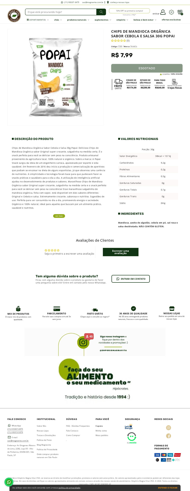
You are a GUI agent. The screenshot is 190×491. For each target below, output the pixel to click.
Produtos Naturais (76, 19)
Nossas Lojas (43, 430)
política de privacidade (69, 488)
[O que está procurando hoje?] (101, 12)
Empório (121, 19)
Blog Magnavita (44, 445)
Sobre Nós (41, 426)
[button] (180, 12)
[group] (18, 313)
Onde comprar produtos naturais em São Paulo (48, 456)
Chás (56, 19)
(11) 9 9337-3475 (15, 429)
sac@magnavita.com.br (92, 2)
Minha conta (101, 430)
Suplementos (101, 19)
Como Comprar (73, 435)
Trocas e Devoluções (46, 435)
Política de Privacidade (47, 449)
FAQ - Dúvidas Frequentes (78, 426)
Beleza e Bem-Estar (143, 19)
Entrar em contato (133, 278)
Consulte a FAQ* (129, 15)
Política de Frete (44, 440)
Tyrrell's (133, 46)
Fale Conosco (72, 430)
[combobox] (65, 12)
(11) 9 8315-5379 (15, 432)
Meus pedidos (102, 435)
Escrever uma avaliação (120, 252)
